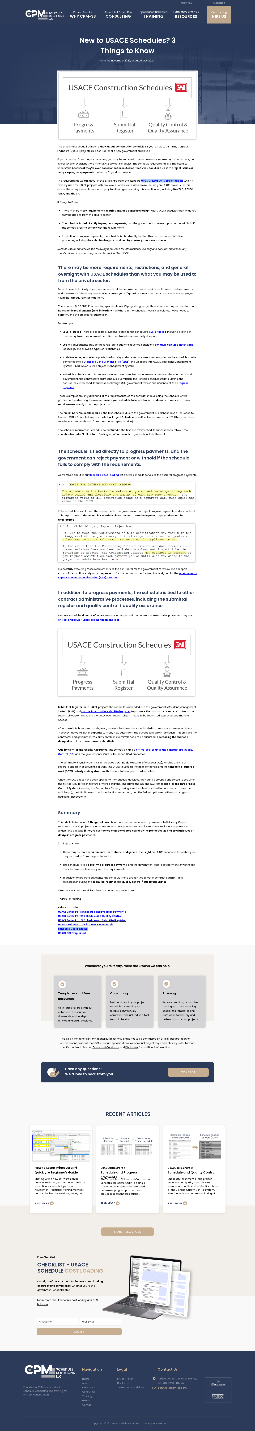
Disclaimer (131, 1047)
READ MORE (42, 1203)
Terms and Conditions (105, 1047)
